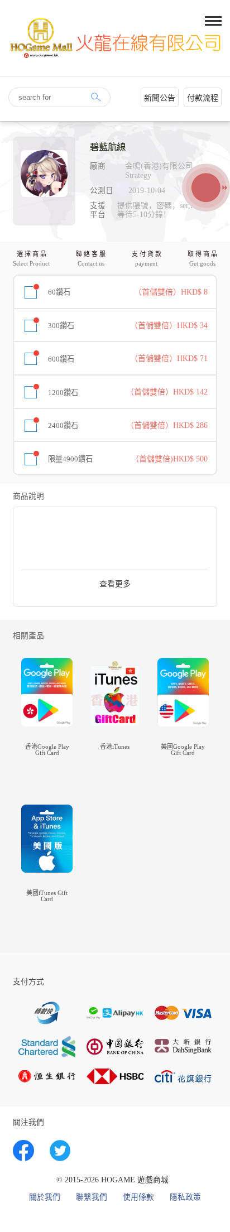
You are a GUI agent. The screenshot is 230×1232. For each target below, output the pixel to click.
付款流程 (202, 98)
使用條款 (138, 1197)
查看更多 (115, 584)
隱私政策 (185, 1197)
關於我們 (44, 1197)
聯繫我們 (91, 1197)
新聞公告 (159, 98)
